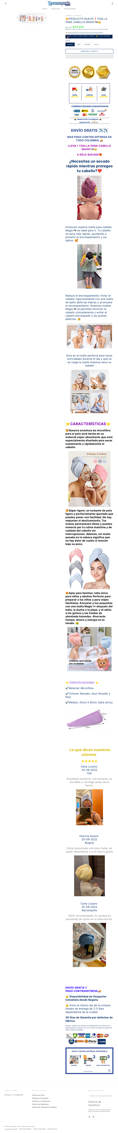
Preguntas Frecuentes (40, 1098)
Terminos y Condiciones (41, 1101)
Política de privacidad (39, 1129)
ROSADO (88, 45)
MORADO (70, 45)
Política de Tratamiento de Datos (44, 1107)
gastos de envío (83, 29)
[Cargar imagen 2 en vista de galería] (29, 18)
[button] (89, 56)
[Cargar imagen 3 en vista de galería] (35, 18)
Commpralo (13, 1126)
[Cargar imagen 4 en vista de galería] (41, 18)
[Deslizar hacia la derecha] (46, 18)
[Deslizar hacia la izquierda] (17, 18)
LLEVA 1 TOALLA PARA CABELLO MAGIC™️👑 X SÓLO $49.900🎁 (88, 36)
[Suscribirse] (112, 1096)
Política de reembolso (25, 1129)
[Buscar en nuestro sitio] (5, 3)
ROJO (97, 45)
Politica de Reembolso (40, 1104)
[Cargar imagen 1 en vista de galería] (22, 18)
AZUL (79, 45)
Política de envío (52, 1129)
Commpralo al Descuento (73, 15)
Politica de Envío (38, 1095)
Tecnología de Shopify (11, 1129)
